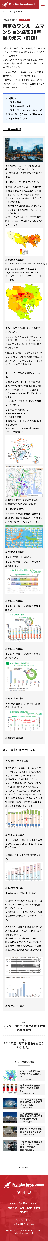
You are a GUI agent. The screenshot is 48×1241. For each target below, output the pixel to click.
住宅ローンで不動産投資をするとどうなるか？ (31, 1130)
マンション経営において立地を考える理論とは (30, 1074)
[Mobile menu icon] (43, 4)
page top (24, 1167)
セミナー (24, 1211)
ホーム (5, 12)
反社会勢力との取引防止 (24, 1223)
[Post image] (10, 1075)
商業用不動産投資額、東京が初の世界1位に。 (31, 1088)
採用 (22, 1207)
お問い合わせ (33, 1207)
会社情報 (23, 1203)
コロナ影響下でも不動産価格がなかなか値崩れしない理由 (31, 1102)
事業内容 (12, 1207)
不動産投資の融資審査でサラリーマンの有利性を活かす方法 (31, 1144)
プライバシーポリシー (24, 1219)
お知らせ (16, 12)
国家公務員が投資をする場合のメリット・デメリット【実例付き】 (31, 1116)
